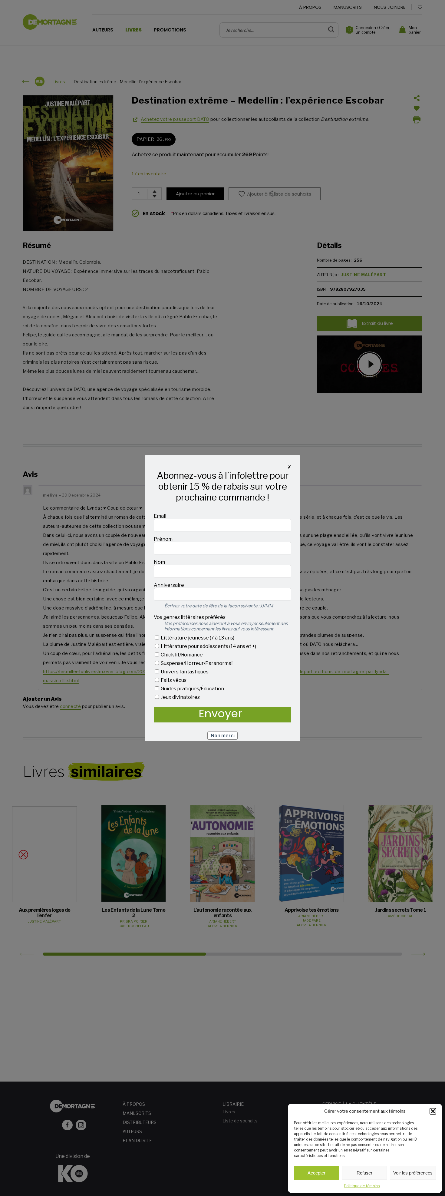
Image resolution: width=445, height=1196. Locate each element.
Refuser (364, 1172)
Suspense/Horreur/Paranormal (196, 663)
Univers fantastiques (184, 672)
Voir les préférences (413, 1172)
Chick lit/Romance (181, 655)
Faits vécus (173, 680)
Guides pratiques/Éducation (192, 689)
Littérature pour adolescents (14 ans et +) (208, 646)
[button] (433, 1111)
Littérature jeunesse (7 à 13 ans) (197, 638)
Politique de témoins (362, 1186)
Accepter (316, 1172)
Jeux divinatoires (180, 697)
